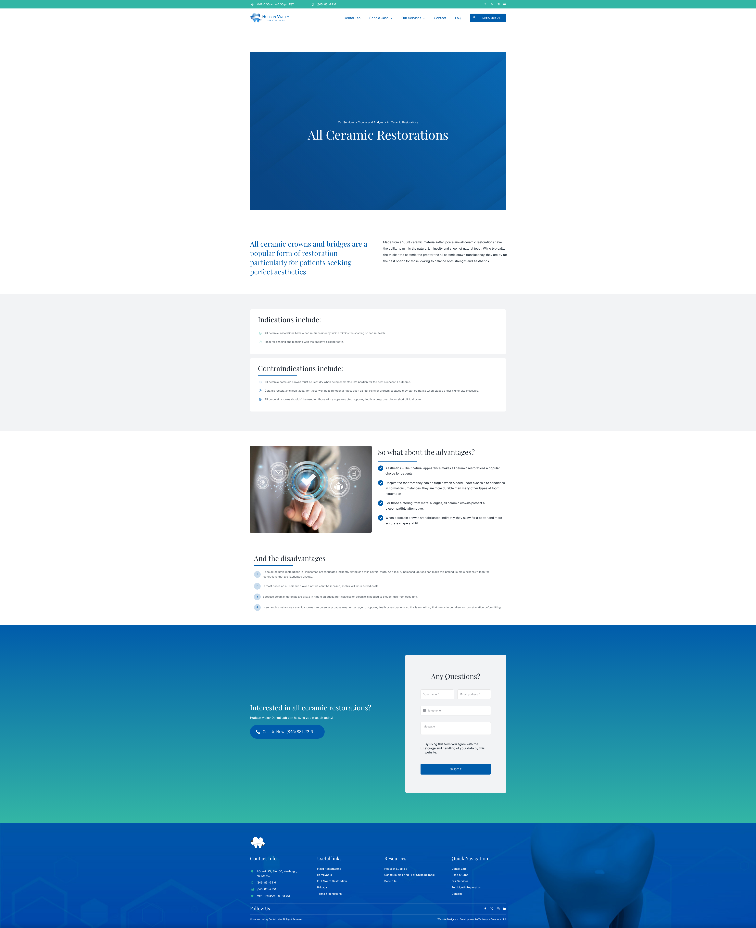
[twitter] (491, 4)
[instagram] (498, 4)
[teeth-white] (258, 838)
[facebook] (485, 4)
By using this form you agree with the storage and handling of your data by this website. (455, 748)
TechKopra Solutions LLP (492, 919)
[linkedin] (504, 4)
